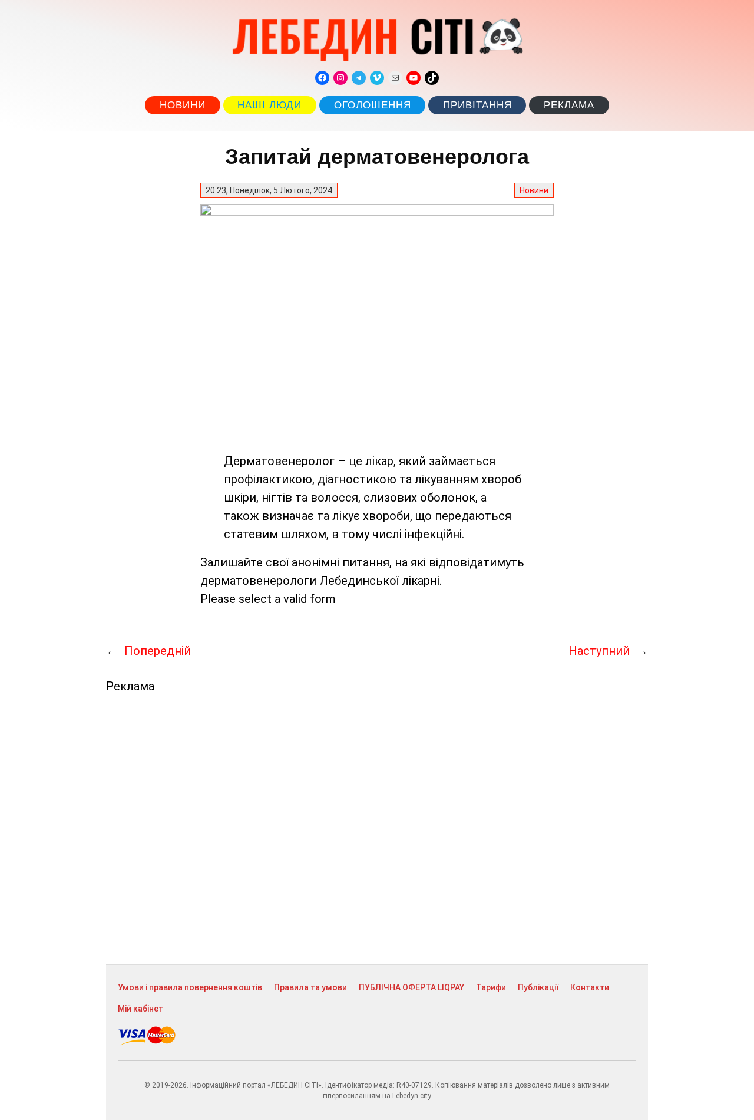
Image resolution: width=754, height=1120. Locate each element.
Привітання (477, 105)
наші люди (269, 105)
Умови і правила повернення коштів (190, 987)
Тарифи (491, 987)
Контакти (589, 987)
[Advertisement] (377, 828)
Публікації (538, 987)
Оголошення (372, 105)
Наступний (599, 651)
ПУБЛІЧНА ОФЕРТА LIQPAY (411, 987)
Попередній (157, 651)
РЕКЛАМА (569, 105)
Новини (183, 105)
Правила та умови (310, 987)
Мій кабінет (140, 1008)
